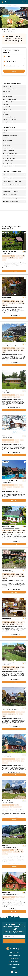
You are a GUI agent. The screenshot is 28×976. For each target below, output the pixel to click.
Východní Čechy (12, 571)
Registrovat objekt (14, 958)
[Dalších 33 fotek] (14, 515)
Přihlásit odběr (14, 941)
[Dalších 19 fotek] (14, 789)
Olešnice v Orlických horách (8, 619)
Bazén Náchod (6, 104)
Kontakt (14, 967)
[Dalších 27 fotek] (14, 881)
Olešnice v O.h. (6, 132)
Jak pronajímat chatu (14, 961)
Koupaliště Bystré (7, 86)
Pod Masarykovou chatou (8, 148)
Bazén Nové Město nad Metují (9, 99)
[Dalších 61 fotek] (14, 240)
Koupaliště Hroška (7, 106)
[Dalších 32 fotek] (14, 379)
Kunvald (4, 756)
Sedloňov (14, 5)
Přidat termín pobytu (11, 61)
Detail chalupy (14, 271)
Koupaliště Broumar (7, 111)
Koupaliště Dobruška (7, 96)
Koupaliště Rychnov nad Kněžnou (10, 119)
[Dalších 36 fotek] (14, 652)
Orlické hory (11, 32)
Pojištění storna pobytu (14, 964)
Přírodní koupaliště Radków (9, 117)
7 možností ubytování (15, 534)
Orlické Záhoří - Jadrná (8, 163)
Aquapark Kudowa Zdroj (8, 101)
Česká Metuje (5, 571)
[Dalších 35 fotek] (14, 607)
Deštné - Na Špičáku (7, 140)
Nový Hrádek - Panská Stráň (9, 155)
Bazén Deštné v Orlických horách (10, 89)
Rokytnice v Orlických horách (8, 528)
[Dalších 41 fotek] (14, 743)
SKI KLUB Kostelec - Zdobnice (9, 165)
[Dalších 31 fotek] (14, 834)
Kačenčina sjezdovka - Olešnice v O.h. (11, 135)
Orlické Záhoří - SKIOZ (8, 160)
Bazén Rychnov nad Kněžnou (9, 122)
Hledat (14, 71)
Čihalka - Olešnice (6, 145)
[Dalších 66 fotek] (14, 469)
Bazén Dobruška (6, 94)
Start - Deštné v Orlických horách (10, 153)
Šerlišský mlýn (6, 138)
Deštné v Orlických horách (8, 150)
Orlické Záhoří (5, 802)
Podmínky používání (14, 952)
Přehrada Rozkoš (6, 114)
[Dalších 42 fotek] (14, 286)
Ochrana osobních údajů (14, 955)
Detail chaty (14, 454)
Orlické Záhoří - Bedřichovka (9, 158)
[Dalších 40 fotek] (14, 424)
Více (2, 267)
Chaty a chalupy (7, 5)
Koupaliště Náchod (7, 109)
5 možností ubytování (15, 491)
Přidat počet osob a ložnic (12, 65)
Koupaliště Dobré (6, 91)
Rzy (3, 298)
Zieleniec (5, 143)
